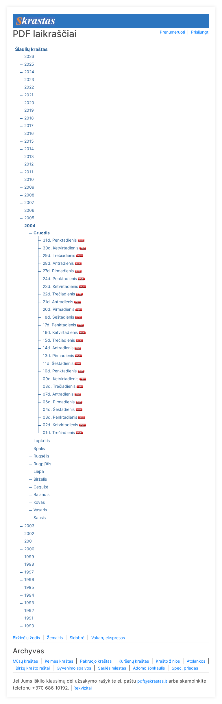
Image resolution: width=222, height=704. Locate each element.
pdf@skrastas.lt (152, 681)
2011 (28, 171)
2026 (29, 56)
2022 (29, 86)
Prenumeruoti (172, 32)
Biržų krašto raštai (33, 668)
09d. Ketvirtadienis (61, 378)
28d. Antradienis (59, 263)
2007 (29, 202)
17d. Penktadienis (60, 324)
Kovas (39, 502)
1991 (29, 617)
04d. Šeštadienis (59, 409)
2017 (29, 125)
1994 (29, 595)
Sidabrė (78, 637)
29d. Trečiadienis (59, 255)
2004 (29, 225)
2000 (29, 548)
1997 (29, 571)
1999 (29, 556)
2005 (29, 217)
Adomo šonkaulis (149, 668)
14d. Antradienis (59, 347)
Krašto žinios (168, 661)
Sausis (40, 517)
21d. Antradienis (58, 301)
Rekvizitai (82, 687)
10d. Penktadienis (60, 370)
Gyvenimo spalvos (74, 668)
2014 (29, 148)
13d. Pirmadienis (59, 355)
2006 (29, 210)
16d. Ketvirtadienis (61, 332)
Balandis (41, 494)
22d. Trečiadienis (59, 293)
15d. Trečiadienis (59, 340)
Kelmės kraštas (59, 661)
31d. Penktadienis (60, 240)
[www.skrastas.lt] (35, 20)
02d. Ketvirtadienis (61, 424)
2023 (29, 79)
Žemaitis (55, 637)
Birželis (40, 479)
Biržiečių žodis (27, 637)
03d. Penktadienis (60, 417)
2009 (29, 187)
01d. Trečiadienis (59, 432)
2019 (29, 110)
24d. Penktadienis (60, 278)
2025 (29, 64)
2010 (29, 179)
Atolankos (196, 661)
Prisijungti (200, 32)
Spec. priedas (185, 668)
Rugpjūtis (42, 463)
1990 (29, 625)
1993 (29, 602)
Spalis (39, 448)
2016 (29, 133)
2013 (29, 156)
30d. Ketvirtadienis (61, 247)
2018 (29, 117)
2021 (29, 94)
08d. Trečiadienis (60, 386)
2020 (29, 102)
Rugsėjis (41, 455)
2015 (29, 141)
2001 (29, 540)
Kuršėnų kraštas (134, 661)
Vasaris (40, 509)
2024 (29, 71)
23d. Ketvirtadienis (61, 286)
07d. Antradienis (59, 393)
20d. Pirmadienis (59, 309)
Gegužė (41, 486)
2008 (29, 194)
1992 (29, 610)
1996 (29, 579)
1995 (29, 587)
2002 (29, 533)
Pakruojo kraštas (96, 661)
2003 (29, 525)
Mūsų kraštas (26, 661)
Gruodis (42, 232)
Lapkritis (42, 440)
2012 (29, 163)
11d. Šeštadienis (59, 363)
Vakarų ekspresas (108, 637)
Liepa (39, 471)
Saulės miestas (112, 668)
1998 (29, 564)
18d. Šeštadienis (59, 317)
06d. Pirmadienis (59, 401)
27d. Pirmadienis (59, 270)
